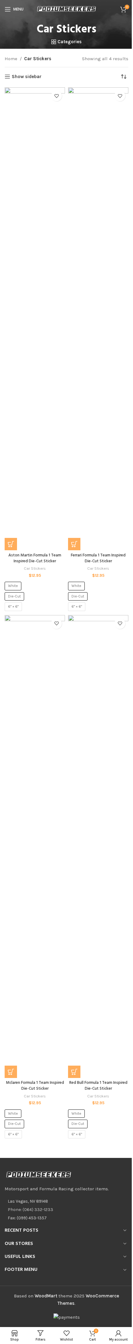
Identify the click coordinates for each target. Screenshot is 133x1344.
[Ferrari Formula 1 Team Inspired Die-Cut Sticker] (98, 318)
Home (11, 58)
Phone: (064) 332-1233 (30, 1209)
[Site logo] (66, 9)
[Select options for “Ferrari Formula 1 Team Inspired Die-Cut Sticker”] (74, 544)
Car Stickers (35, 568)
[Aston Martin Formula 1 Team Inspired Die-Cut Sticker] (35, 318)
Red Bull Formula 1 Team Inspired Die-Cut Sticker (98, 1086)
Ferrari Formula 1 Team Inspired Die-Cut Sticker (98, 558)
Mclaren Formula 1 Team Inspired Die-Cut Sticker (35, 1086)
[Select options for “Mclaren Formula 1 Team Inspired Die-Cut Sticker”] (11, 1072)
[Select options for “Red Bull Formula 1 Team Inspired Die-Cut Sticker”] (74, 1072)
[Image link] (39, 1174)
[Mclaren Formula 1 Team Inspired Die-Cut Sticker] (35, 846)
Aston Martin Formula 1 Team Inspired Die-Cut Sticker (34, 558)
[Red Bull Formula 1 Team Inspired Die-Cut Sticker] (98, 846)
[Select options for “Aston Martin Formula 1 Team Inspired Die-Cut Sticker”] (11, 544)
